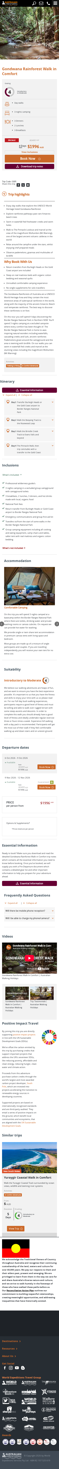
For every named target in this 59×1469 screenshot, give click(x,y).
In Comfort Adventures (30, 366)
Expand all (11, 395)
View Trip (14, 1228)
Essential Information (31, 390)
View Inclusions (30, 152)
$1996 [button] (22, 768)
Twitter (23, 185)
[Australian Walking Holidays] (7, 3)
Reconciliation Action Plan (20, 1290)
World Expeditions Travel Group (21, 1377)
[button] (12, 140)
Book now (27, 159)
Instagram (11, 1368)
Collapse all (26, 395)
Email (28, 185)
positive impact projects (24, 1034)
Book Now (44, 767)
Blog (23, 1368)
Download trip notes (32, 166)
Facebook (18, 185)
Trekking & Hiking (13, 366)
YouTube (17, 1368)
